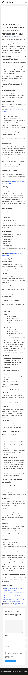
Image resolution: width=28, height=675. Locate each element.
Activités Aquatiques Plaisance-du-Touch (14, 599)
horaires (12, 604)
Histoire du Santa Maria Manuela (12, 601)
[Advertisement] (14, 15)
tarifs (16, 604)
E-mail (7, 641)
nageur (7, 604)
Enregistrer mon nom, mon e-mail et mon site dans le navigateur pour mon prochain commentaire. (14, 655)
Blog (8, 603)
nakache (21, 603)
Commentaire (9, 619)
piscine (16, 603)
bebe (3, 604)
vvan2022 (17, 36)
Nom (6, 635)
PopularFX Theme (22, 671)
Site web (7, 646)
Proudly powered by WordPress (9, 671)
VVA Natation (7, 2)
